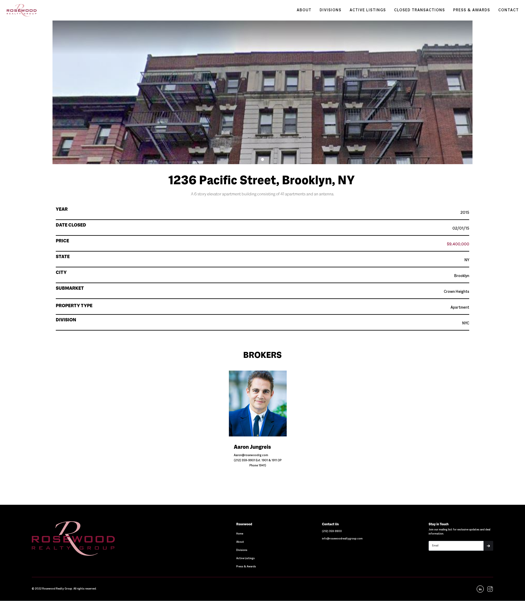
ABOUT (304, 10)
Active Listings (245, 558)
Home (239, 533)
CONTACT (508, 10)
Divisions (241, 550)
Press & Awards (246, 566)
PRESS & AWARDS (471, 10)
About (240, 542)
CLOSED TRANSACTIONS (419, 10)
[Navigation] (101, 538)
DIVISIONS (330, 10)
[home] (19, 10)
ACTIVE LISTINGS (368, 10)
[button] (262, 159)
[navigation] (489, 589)
